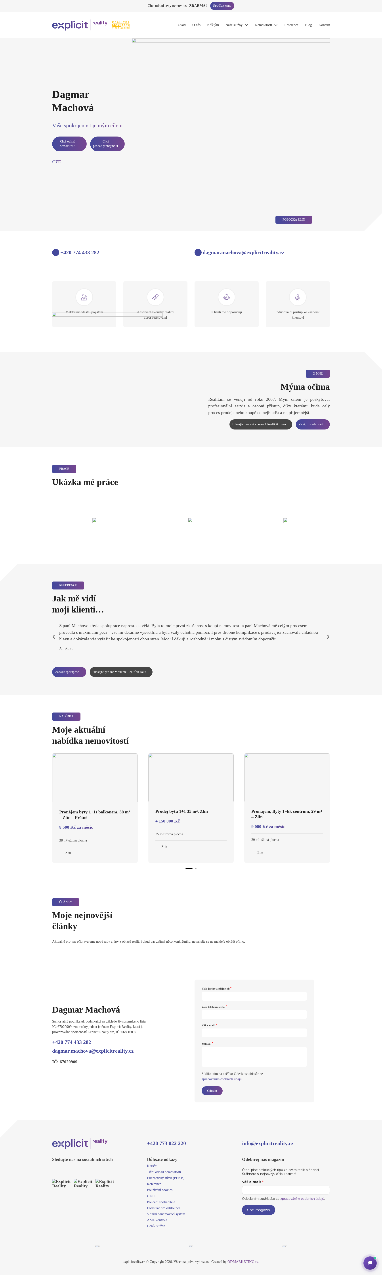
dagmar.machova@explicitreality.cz (93, 1051)
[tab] (189, 868)
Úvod (182, 25)
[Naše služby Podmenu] (246, 25)
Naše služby (234, 25)
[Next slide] (328, 636)
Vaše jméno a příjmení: (216, 988)
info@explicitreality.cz (268, 1143)
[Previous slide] (53, 636)
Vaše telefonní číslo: (213, 1007)
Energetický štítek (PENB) (165, 1178)
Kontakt (324, 25)
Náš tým (213, 25)
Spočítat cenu (222, 5)
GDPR (152, 1196)
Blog (308, 25)
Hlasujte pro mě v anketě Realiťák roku (259, 424)
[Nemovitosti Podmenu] (276, 25)
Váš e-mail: (208, 1025)
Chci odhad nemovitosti (68, 144)
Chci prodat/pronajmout (105, 144)
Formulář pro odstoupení (164, 1208)
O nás (196, 25)
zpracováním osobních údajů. (222, 1079)
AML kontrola (157, 1220)
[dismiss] (378, 4)
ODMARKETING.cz (242, 1261)
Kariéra (152, 1166)
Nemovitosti (263, 25)
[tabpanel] (95, 808)
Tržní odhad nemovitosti (164, 1172)
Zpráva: (207, 1043)
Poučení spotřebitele (161, 1202)
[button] (370, 1263)
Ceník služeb (156, 1226)
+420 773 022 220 (166, 1143)
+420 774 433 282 (71, 1042)
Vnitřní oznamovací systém (166, 1214)
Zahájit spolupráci (311, 424)
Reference (291, 25)
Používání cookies (159, 1190)
